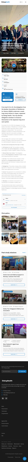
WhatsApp (5, 394)
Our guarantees (5, 413)
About (3, 406)
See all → (24, 252)
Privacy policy (7, 367)
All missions (5, 37)
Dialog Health (11, 130)
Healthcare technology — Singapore (9, 448)
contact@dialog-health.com (9, 392)
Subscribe (23, 371)
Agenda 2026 (4, 421)
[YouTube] (6, 398)
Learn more (13, 284)
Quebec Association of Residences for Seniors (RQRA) (14, 126)
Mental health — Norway (19, 444)
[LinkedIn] (3, 398)
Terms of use (17, 457)
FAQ (2, 435)
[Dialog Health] (5, 2)
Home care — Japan (17, 446)
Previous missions (5, 423)
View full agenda (14, 207)
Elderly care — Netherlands (7, 444)
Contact (3, 433)
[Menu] (25, 2)
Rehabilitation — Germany (7, 446)
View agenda (7, 99)
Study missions (5, 408)
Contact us (20, 99)
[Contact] (24, 458)
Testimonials (4, 411)
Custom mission (5, 425)
